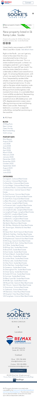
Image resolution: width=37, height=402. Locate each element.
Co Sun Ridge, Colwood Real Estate (16, 185)
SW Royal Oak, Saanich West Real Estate (18, 283)
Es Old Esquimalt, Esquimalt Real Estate (17, 196)
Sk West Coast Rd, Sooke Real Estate (16, 278)
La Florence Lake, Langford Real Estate (17, 205)
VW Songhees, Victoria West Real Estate (18, 296)
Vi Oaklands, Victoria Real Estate (15, 289)
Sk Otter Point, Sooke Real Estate (15, 263)
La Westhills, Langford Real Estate (15, 219)
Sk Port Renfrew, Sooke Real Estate (15, 265)
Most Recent (7, 139)
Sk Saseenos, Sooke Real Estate (14, 267)
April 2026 (7, 150)
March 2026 (7, 152)
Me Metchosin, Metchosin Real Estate (16, 221)
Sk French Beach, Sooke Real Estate (16, 254)
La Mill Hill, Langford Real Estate (15, 214)
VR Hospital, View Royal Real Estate (16, 294)
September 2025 (9, 166)
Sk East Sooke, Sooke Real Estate (15, 252)
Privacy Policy (7, 377)
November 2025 (9, 161)
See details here (27, 49)
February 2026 (8, 155)
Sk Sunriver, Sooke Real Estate (14, 276)
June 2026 (7, 146)
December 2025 (9, 159)
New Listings (7, 126)
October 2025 (8, 163)
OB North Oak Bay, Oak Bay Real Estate (17, 234)
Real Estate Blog (9, 131)
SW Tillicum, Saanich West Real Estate (17, 285)
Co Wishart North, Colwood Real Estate (17, 187)
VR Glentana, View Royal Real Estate (16, 292)
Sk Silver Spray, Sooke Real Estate (15, 272)
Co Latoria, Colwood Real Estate (15, 181)
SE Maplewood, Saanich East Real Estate (18, 238)
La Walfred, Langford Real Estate (15, 216)
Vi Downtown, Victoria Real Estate (15, 287)
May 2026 (7, 148)
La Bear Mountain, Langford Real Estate (18, 201)
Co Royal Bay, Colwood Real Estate (16, 183)
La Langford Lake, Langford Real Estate (17, 210)
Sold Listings (7, 133)
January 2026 (8, 157)
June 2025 (7, 172)
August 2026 (7, 141)
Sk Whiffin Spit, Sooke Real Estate (15, 281)
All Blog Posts (8, 124)
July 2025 (6, 170)
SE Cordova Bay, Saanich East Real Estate (18, 236)
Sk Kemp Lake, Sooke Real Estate (18, 40)
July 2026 (6, 144)
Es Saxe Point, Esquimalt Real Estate (16, 199)
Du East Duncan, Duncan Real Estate (16, 194)
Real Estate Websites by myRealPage (22, 377)
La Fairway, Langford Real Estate (15, 203)
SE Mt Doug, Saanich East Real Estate (16, 241)
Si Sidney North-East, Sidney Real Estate (18, 243)
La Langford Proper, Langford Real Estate (18, 212)
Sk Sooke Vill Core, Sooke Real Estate (16, 274)
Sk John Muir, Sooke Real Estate (14, 256)
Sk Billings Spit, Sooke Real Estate (15, 247)
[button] (18, 327)
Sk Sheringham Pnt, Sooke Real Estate (17, 269)
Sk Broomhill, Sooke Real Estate (14, 250)
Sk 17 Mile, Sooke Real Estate (13, 245)
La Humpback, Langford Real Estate (16, 207)
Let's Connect (18, 370)
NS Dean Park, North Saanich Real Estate (18, 232)
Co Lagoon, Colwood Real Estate (15, 179)
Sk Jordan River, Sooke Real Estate (15, 258)
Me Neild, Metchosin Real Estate (15, 223)
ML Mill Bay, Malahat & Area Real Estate (18, 225)
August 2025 (8, 168)
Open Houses (8, 128)
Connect (28, 3)
